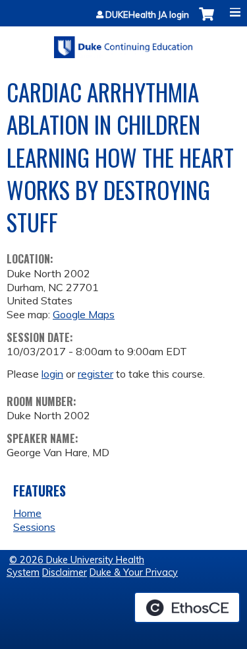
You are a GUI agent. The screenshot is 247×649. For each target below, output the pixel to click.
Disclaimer (64, 572)
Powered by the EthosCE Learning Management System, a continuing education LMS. (187, 607)
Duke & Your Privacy (134, 572)
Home (27, 513)
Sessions (34, 526)
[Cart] (206, 21)
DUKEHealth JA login (147, 15)
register (95, 373)
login (52, 373)
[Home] (123, 42)
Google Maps (84, 314)
